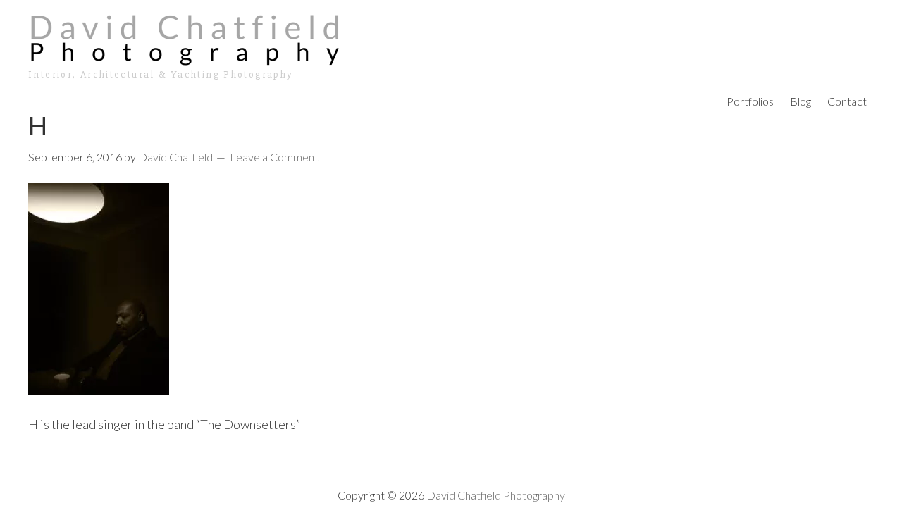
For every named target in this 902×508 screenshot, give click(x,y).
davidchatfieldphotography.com (451, 39)
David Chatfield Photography (495, 495)
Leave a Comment (274, 156)
